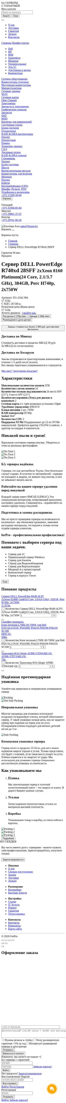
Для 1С (12, 67)
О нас (11, 24)
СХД (4, 149)
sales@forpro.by (29, 226)
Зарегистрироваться (13, 859)
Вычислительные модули (16, 170)
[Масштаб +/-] (13, 940)
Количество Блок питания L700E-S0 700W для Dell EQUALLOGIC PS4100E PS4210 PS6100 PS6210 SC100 (32, 643)
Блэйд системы (10, 164)
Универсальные (17, 64)
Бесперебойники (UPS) (14, 186)
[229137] (2, 619)
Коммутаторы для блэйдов (16, 173)
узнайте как (29, 312)
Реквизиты (14, 925)
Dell (10, 48)
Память (5, 143)
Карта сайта (15, 928)
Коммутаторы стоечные (15, 82)
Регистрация (16, 1086)
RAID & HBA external (13, 155)
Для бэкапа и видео (19, 70)
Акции (12, 874)
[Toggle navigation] (2, 20)
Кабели (5, 182)
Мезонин (6, 176)
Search (6, 16)
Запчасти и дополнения (15, 106)
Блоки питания (10, 127)
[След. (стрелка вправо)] (6, 943)
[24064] (2, 670)
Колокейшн (14, 889)
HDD (4, 118)
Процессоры (8, 140)
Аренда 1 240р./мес (39, 316)
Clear (15, 16)
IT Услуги (13, 904)
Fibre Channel (9, 100)
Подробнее (8, 838)
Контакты (13, 37)
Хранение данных (11, 146)
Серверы (6, 42)
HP (10, 51)
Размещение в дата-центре (17, 320)
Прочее (5, 137)
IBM (10, 54)
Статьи (12, 901)
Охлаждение (8, 130)
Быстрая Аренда (17, 892)
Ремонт (12, 907)
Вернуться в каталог (13, 1053)
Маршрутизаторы (11, 88)
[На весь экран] (9, 940)
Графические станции (14, 109)
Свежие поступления (20, 871)
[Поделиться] (6, 940)
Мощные (13, 60)
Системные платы (11, 124)
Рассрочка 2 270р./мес (14, 316)
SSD (3, 115)
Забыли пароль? (42, 1066)
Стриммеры (8, 158)
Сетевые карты (10, 97)
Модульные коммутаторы (16, 85)
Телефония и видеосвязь (15, 192)
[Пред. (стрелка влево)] (2, 943)
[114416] (2, 651)
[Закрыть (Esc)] (2, 940)
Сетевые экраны (10, 91)
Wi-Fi (4, 94)
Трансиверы (8, 103)
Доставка (13, 28)
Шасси (5, 167)
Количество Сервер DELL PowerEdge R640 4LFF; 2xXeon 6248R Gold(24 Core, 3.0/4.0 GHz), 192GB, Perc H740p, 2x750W (32, 612)
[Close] (13, 230)
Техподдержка (16, 913)
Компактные (15, 73)
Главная (12, 240)
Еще (5, 581)
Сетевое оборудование (14, 78)
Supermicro (14, 57)
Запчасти (6, 112)
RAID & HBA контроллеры (17, 134)
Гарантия (13, 31)
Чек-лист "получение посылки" (19, 371)
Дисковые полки (11, 152)
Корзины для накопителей (16, 121)
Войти (5, 1086)
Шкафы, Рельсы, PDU (14, 189)
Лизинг (12, 34)
